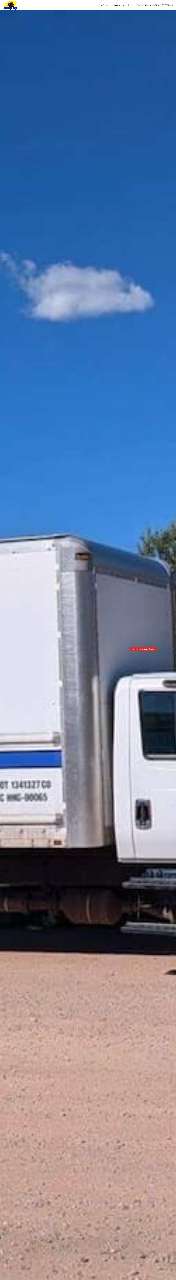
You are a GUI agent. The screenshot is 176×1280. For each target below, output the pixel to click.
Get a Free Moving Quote (143, 649)
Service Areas (118, 5)
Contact (140, 5)
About (130, 5)
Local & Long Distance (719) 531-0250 (159, 5)
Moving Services (103, 5)
